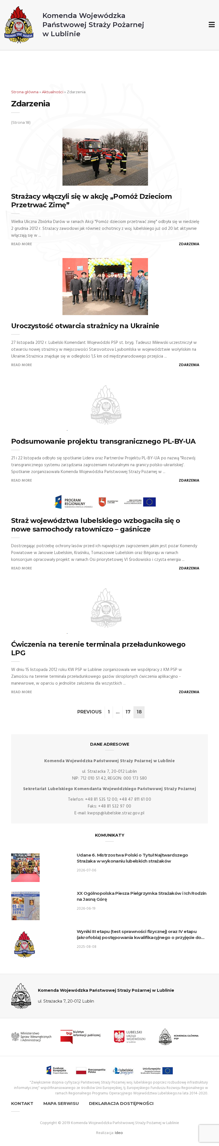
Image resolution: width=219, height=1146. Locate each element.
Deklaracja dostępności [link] (121, 1103)
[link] (74, 24)
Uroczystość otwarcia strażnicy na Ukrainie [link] (85, 326)
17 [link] (128, 712)
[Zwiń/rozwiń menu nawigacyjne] (210, 25)
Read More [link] (21, 244)
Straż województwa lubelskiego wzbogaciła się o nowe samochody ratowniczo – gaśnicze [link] (95, 524)
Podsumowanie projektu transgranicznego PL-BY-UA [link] (103, 441)
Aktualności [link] (52, 92)
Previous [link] (89, 712)
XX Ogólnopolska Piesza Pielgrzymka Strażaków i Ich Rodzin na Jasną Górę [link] (141, 896)
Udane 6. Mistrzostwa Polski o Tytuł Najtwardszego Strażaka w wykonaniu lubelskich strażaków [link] (132, 858)
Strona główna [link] (24, 92)
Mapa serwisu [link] (61, 1103)
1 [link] (109, 712)
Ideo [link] (119, 1133)
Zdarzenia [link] (189, 244)
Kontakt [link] (22, 1103)
